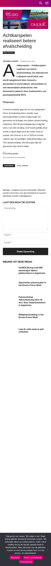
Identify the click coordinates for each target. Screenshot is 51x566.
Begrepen (15, 557)
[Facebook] (7, 175)
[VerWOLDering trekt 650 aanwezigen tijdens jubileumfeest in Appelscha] (9, 271)
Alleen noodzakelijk (33, 557)
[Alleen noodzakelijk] (47, 549)
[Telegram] (24, 175)
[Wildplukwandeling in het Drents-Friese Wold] (9, 318)
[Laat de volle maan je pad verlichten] (9, 332)
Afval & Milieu (22, 165)
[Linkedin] (15, 175)
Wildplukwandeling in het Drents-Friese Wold (31, 316)
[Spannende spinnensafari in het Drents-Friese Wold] (9, 286)
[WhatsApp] (41, 175)
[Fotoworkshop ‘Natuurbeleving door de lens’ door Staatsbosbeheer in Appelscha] (9, 300)
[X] (32, 175)
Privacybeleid (26, 562)
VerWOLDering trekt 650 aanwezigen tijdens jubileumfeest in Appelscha (32, 270)
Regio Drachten (9, 52)
